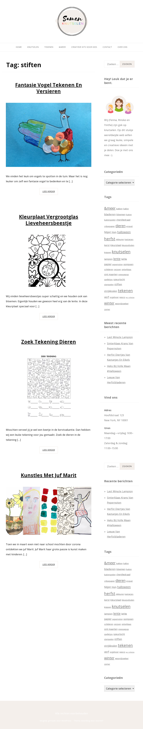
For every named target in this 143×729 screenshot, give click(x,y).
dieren (120, 225)
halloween (124, 232)
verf (106, 297)
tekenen (125, 290)
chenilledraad (123, 219)
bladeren (110, 214)
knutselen (121, 251)
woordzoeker (122, 303)
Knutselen (33, 47)
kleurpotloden (128, 245)
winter (109, 303)
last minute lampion (120, 337)
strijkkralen (110, 291)
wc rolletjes (130, 297)
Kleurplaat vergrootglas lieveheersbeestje (48, 219)
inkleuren (120, 239)
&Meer (62, 47)
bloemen (120, 214)
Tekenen (48, 47)
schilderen (108, 269)
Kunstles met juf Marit (48, 475)
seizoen (117, 269)
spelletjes (108, 279)
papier (108, 264)
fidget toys (110, 232)
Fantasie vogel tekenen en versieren (48, 88)
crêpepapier (109, 226)
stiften (118, 284)
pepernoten (117, 264)
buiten (129, 214)
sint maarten (111, 274)
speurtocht (119, 279)
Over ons (122, 47)
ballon (126, 208)
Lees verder (50, 192)
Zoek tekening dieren (48, 341)
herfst (109, 238)
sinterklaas (126, 269)
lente (117, 259)
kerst (107, 245)
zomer (107, 309)
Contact (107, 47)
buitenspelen (110, 220)
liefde (124, 259)
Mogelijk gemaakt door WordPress (55, 720)
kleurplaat (115, 245)
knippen (107, 252)
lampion (108, 259)
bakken (119, 208)
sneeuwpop (123, 274)
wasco (122, 297)
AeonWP (99, 720)
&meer (109, 208)
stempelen (109, 284)
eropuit (129, 226)
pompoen (128, 264)
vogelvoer (114, 297)
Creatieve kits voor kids (84, 47)
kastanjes (129, 239)
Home (19, 47)
